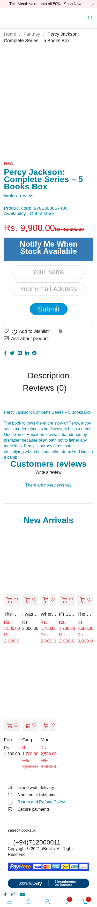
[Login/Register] (47, 901)
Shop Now (72, 4)
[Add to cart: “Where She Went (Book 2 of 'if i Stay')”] (44, 600)
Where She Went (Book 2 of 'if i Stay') (48, 614)
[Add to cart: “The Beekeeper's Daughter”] (8, 600)
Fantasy (32, 34)
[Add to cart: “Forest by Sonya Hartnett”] (8, 726)
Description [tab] (48, 376)
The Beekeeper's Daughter (12, 614)
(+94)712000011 (37, 842)
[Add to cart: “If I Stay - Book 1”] (63, 600)
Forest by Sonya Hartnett (12, 739)
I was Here (30, 614)
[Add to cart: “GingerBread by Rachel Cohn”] (26, 726)
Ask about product (30, 338)
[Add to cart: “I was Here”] (26, 600)
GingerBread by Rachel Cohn (30, 739)
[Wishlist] (26, 331)
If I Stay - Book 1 (67, 614)
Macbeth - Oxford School (48, 739)
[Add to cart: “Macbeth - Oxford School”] (44, 726)
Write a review (18, 195)
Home (10, 34)
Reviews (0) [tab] (45, 388)
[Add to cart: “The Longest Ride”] (81, 600)
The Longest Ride (85, 614)
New (8, 163)
